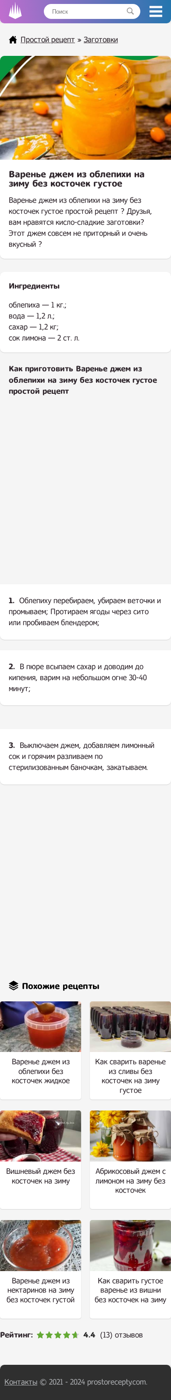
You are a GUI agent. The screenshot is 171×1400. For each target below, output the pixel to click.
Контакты (20, 1382)
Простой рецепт (48, 40)
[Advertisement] (85, 497)
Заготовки (101, 40)
